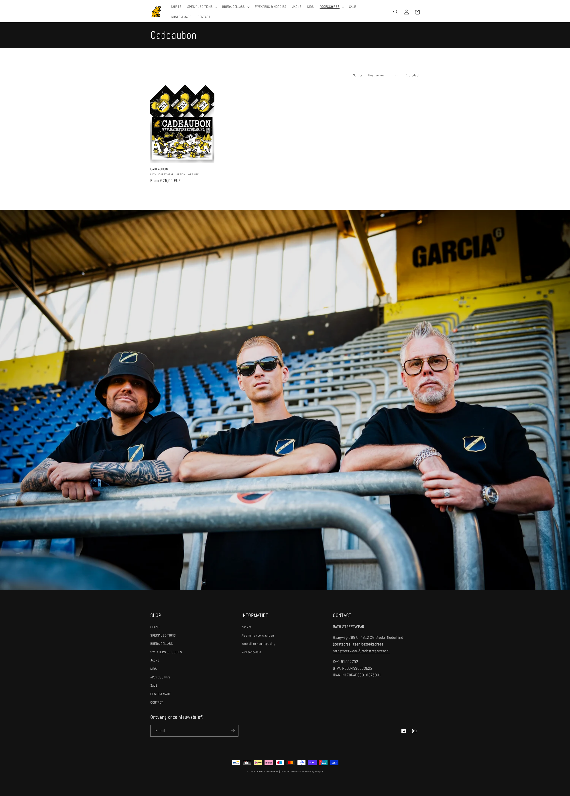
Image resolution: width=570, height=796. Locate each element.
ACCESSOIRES (160, 677)
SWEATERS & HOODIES (166, 652)
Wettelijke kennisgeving (258, 643)
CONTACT (156, 702)
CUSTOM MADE (160, 694)
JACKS (154, 660)
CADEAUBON (159, 169)
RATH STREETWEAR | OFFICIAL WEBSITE (279, 771)
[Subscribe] (233, 731)
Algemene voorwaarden (258, 635)
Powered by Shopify (312, 771)
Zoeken (247, 627)
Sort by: (358, 75)
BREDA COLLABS (161, 643)
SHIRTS (155, 627)
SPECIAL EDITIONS (163, 635)
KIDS (153, 669)
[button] (201, 7)
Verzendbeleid (251, 652)
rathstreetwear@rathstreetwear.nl (361, 651)
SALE (153, 685)
